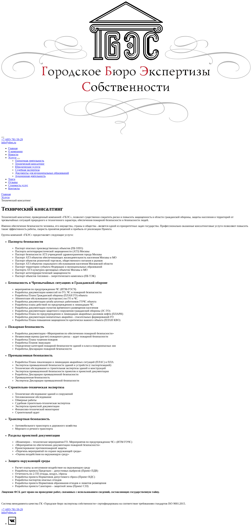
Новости (13, 154)
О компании (15, 151)
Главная (12, 148)
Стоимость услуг (18, 185)
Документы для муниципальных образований (42, 173)
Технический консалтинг (30, 163)
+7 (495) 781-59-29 (12, 139)
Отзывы (13, 182)
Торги (11, 179)
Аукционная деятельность (30, 176)
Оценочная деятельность (29, 160)
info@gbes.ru (8, 142)
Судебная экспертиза (27, 169)
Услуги (12, 157)
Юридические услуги (27, 166)
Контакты (14, 188)
